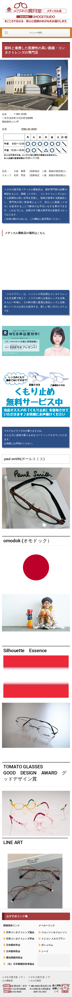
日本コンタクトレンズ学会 (20, 938)
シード (44, 951)
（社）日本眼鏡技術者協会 (20, 964)
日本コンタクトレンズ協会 (20, 932)
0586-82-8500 (29, 129)
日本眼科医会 (13, 951)
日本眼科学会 (13, 945)
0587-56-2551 (40, 992)
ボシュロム (47, 945)
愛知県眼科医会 (14, 957)
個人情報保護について (56, 988)
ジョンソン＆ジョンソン (54, 932)
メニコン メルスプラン (53, 938)
